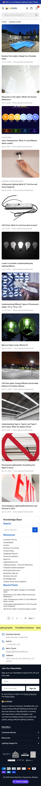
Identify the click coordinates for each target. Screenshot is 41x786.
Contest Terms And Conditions (14, 582)
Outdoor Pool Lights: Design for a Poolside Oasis (19, 591)
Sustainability (8, 542)
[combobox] (20, 14)
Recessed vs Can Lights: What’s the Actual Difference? (19, 596)
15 (25, 618)
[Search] (36, 15)
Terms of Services (30, 694)
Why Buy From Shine (11, 548)
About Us (6, 559)
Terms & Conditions (10, 556)
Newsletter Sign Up (10, 573)
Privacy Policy (8, 551)
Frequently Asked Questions (13, 568)
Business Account (10, 576)
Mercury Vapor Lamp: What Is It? (15, 345)
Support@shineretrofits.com (17, 651)
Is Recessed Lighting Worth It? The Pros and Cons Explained (19, 605)
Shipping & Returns (10, 554)
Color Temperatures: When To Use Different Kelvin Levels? (19, 600)
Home (4, 22)
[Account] (27, 8)
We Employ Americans (11, 570)
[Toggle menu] (3, 8)
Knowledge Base (9, 579)
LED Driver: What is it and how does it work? (19, 609)
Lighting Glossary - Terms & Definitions (18, 565)
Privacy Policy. (10, 696)
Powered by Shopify (30, 777)
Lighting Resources (10, 562)
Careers (6, 545)
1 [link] (8, 618)
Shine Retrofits (15, 777)
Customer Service (10, 540)
